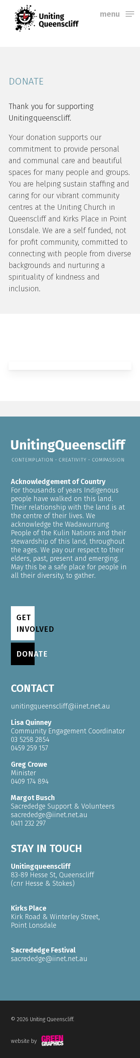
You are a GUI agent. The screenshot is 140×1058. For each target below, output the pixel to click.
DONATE (25, 654)
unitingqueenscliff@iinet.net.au (60, 706)
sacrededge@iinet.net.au (49, 815)
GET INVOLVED (25, 623)
